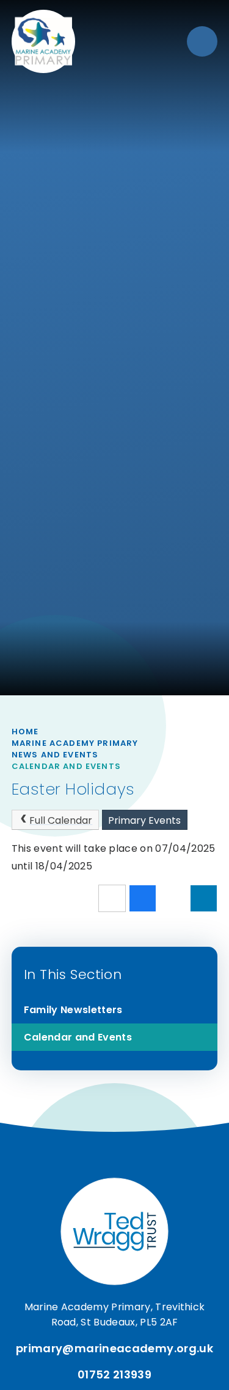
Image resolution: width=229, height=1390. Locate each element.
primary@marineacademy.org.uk (114, 1348)
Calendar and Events (66, 766)
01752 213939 (114, 1374)
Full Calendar (60, 820)
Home (25, 731)
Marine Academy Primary (75, 743)
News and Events (55, 754)
